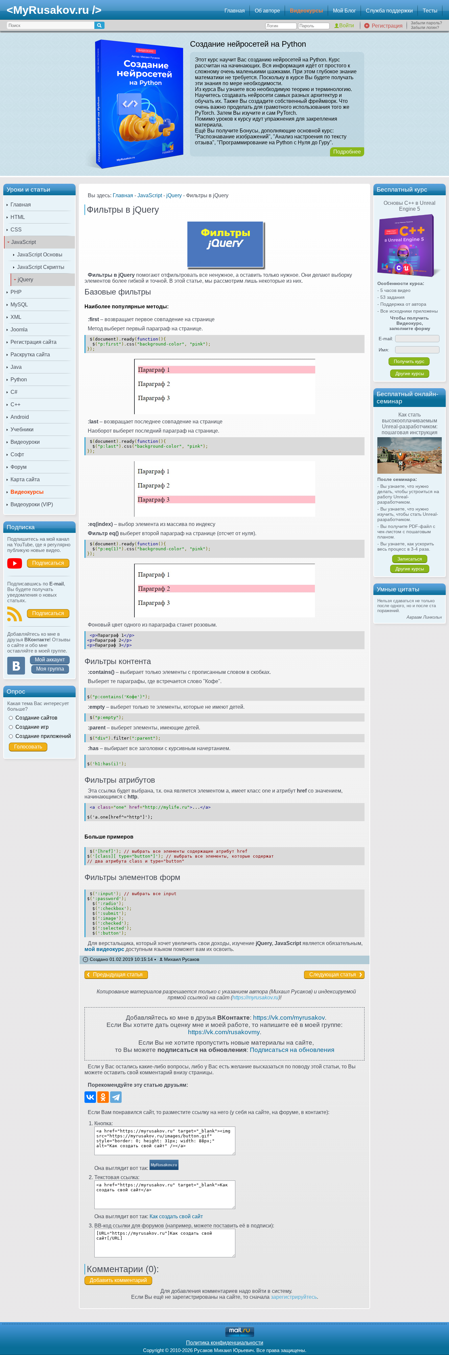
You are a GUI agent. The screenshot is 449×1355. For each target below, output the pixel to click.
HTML (18, 217)
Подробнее (347, 152)
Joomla (19, 329)
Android (20, 417)
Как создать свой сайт (176, 1216)
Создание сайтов (36, 718)
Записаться (409, 558)
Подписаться (48, 563)
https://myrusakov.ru (255, 997)
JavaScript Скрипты (40, 267)
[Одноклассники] (103, 1097)
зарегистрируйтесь (294, 1297)
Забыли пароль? (426, 23)
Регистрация (387, 26)
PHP (16, 292)
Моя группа (50, 669)
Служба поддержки (389, 10)
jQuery (25, 279)
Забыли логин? (425, 27)
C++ (15, 404)
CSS (16, 229)
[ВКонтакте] (90, 1097)
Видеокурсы (306, 10)
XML (16, 317)
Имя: (384, 349)
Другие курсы (409, 373)
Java (16, 367)
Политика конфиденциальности (224, 1342)
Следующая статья (332, 974)
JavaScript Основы (39, 254)
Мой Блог (344, 10)
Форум (19, 467)
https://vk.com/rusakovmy (224, 1032)
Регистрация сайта (34, 342)
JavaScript (23, 242)
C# (14, 392)
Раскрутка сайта (30, 354)
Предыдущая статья (118, 974)
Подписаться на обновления (292, 1049)
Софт (17, 454)
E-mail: (386, 338)
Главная (235, 10)
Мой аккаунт (50, 659)
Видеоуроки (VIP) (32, 504)
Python (19, 379)
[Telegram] (116, 1097)
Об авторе (267, 10)
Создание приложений (43, 736)
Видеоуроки (25, 442)
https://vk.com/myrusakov (289, 1017)
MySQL (19, 304)
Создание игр (32, 727)
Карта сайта (25, 479)
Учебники (22, 429)
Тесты (430, 10)
